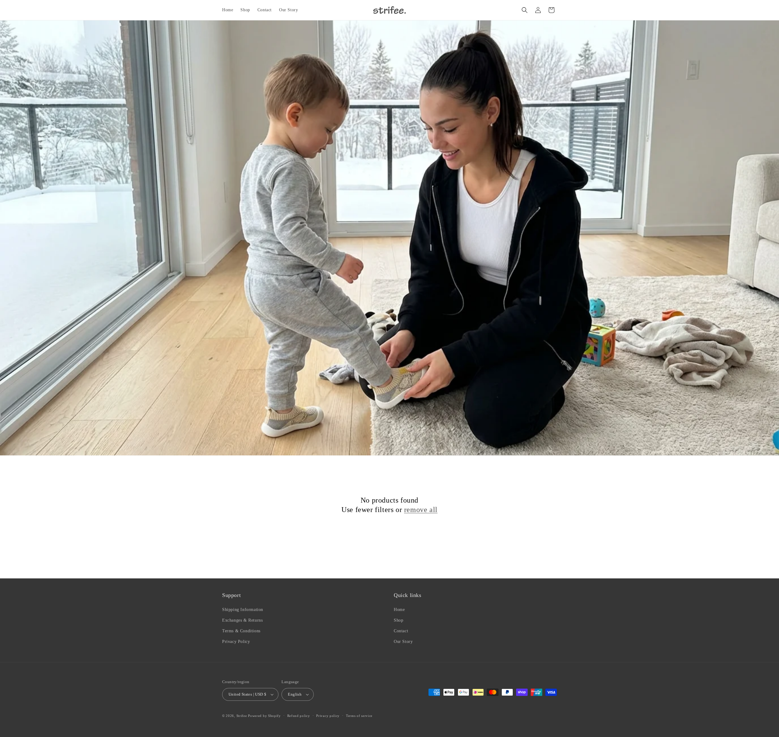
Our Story (403, 641)
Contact (401, 631)
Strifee (241, 716)
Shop (398, 620)
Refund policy (298, 716)
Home (399, 609)
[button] (524, 10)
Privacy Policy (236, 641)
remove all (421, 510)
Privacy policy (328, 716)
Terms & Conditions (241, 631)
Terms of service (359, 716)
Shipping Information (242, 609)
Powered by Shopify (264, 716)
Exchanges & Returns (242, 620)
